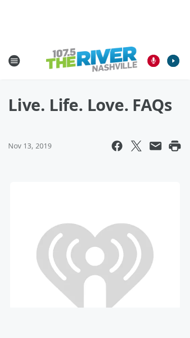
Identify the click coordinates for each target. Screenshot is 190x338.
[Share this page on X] (136, 146)
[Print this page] (175, 146)
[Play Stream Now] (173, 61)
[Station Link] (91, 60)
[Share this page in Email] (155, 146)
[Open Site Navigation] (14, 61)
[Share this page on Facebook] (117, 146)
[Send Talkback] (153, 61)
